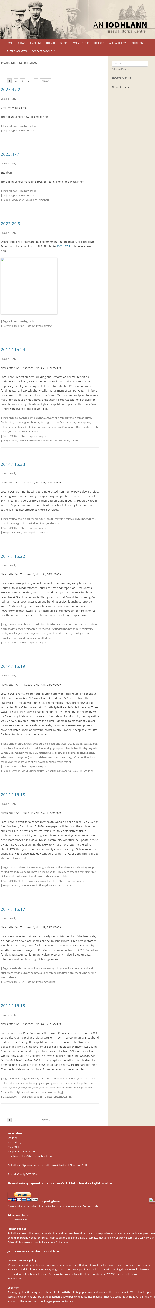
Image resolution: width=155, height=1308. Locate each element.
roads (92, 1083)
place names (31, 972)
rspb (44, 872)
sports (86, 422)
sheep (10, 757)
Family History (80, 43)
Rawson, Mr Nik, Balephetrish (28, 771)
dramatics (70, 867)
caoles (78, 743)
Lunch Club (7, 752)
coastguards (90, 743)
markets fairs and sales (62, 422)
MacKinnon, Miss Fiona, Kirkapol (30, 200)
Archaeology (117, 43)
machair (19, 752)
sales (68, 519)
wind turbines (37, 523)
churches (45, 1078)
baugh (23, 1078)
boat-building (35, 418)
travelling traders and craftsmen (19, 638)
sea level (5, 1087)
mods (4, 633)
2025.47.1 (10, 154)
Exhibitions (137, 43)
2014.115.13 (13, 1005)
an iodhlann (24, 624)
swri (88, 519)
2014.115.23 (13, 464)
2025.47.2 (10, 89)
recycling (60, 519)
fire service (42, 629)
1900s (21, 325)
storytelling (78, 519)
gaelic (4, 872)
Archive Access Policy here (53, 1242)
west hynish (30, 876)
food (37, 519)
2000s (13, 436)
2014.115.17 (13, 909)
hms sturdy (14, 872)
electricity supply (86, 867)
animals (13, 418)
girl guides (61, 968)
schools (13, 126)
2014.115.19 (13, 666)
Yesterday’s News (16, 51)
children (92, 624)
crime (88, 418)
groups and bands (63, 748)
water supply (16, 761)
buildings (33, 1078)
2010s (21, 881)
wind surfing (32, 761)
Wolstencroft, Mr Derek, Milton (60, 440)
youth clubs (52, 523)
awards (23, 418)
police (80, 752)
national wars (45, 752)
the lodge (30, 427)
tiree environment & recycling (73, 872)
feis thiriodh (28, 629)
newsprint (41, 436)
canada (13, 968)
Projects (99, 43)
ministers (87, 629)
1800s (13, 325)
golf (48, 1083)
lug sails (93, 748)
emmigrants (35, 968)
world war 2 (63, 761)
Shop (63, 43)
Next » (46, 80)
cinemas (79, 418)
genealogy (49, 968)
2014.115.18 (13, 794)
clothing (15, 629)
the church (65, 633)
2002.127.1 (63, 246)
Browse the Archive (29, 43)
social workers (44, 757)
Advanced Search (120, 68)
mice (79, 422)
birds (12, 867)
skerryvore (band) (37, 633)
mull (34, 752)
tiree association (46, 427)
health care (74, 629)
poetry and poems (65, 752)
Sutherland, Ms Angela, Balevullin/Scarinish (70, 771)
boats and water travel (61, 743)
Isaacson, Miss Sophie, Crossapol (30, 532)
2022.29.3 (10, 223)
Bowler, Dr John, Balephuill (26, 885)
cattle (12, 519)
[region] (77, 19)
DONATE (51, 43)
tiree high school (28, 126)
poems (26, 872)
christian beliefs (25, 519)
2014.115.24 (13, 349)
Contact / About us (44, 51)
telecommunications (12, 427)
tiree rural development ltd (24, 431)
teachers (53, 633)
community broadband (64, 1078)
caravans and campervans (59, 418)
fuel (43, 519)
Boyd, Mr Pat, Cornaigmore (27, 440)
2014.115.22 (13, 556)
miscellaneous (26, 130)
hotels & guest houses (27, 422)
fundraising (7, 422)
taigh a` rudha (75, 757)
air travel (14, 1078)
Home (9, 43)
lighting (44, 422)
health (50, 519)
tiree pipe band (38, 1092)
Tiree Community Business (71, 427)
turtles (18, 876)
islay (85, 748)
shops (22, 633)
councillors (7, 748)
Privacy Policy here (18, 1242)
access (12, 624)
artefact (48, 325)
